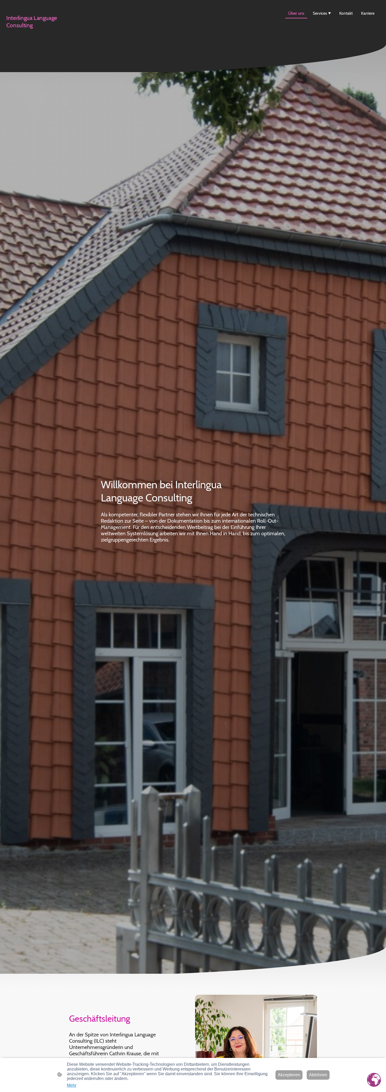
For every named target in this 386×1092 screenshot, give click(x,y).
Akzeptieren (289, 1075)
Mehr (71, 1085)
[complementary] (374, 1080)
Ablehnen (318, 1075)
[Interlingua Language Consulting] (35, 33)
